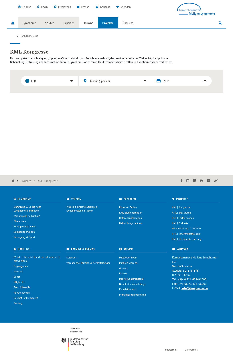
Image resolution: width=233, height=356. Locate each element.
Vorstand (18, 271)
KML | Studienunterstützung (187, 239)
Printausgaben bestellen (132, 294)
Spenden (125, 7)
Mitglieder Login (128, 257)
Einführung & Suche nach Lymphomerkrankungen (27, 208)
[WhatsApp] (194, 181)
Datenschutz (191, 349)
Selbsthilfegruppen (24, 231)
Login (44, 7)
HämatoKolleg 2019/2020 (186, 228)
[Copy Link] (216, 181)
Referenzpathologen (130, 218)
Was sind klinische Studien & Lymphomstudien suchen (82, 208)
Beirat (17, 276)
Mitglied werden (128, 262)
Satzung (18, 303)
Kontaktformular (128, 289)
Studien (49, 23)
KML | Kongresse (29, 35)
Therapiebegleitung (24, 226)
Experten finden (128, 207)
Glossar (123, 268)
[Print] (201, 181)
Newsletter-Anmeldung (132, 284)
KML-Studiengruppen (130, 212)
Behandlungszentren (130, 223)
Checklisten (20, 221)
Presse (85, 7)
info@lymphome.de (194, 288)
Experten (68, 23)
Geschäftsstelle (22, 287)
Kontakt (105, 7)
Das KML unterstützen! (26, 298)
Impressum (171, 349)
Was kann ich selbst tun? (27, 216)
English (27, 7)
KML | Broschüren (181, 212)
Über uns (128, 23)
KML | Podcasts (180, 223)
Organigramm (21, 266)
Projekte (108, 23)
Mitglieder (19, 282)
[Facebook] (181, 181)
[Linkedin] (187, 181)
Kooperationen (22, 292)
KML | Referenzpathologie (186, 233)
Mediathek (64, 7)
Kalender (71, 257)
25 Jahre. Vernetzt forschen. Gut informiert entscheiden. (37, 258)
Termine (88, 23)
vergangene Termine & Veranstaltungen (88, 262)
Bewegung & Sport (24, 237)
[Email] (209, 181)
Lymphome (29, 23)
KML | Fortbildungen (183, 218)
